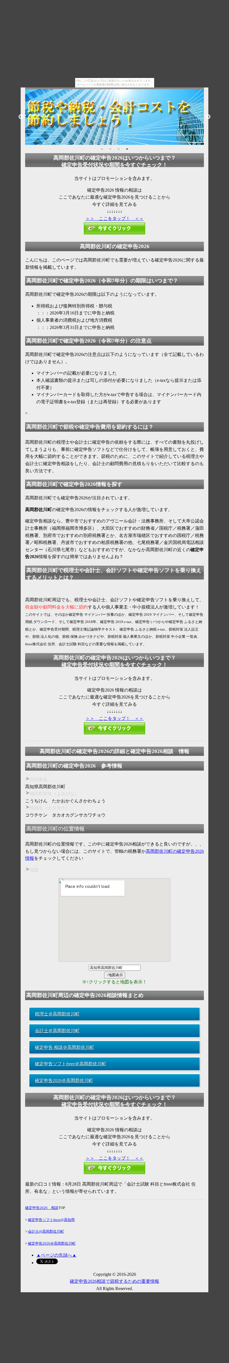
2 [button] (110, 149)
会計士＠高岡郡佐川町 (57, 1030)
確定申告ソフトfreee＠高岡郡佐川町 (70, 1063)
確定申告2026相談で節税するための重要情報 (114, 1281)
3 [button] (118, 149)
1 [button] (102, 149)
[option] (114, 117)
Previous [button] (21, 117)
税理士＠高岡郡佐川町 (57, 1014)
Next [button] (208, 117)
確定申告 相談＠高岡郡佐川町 (64, 1047)
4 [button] (127, 149)
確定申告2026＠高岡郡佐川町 (64, 1080)
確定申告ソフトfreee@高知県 (51, 1220)
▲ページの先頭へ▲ (56, 1255)
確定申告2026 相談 (41, 1208)
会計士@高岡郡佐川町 (46, 1231)
